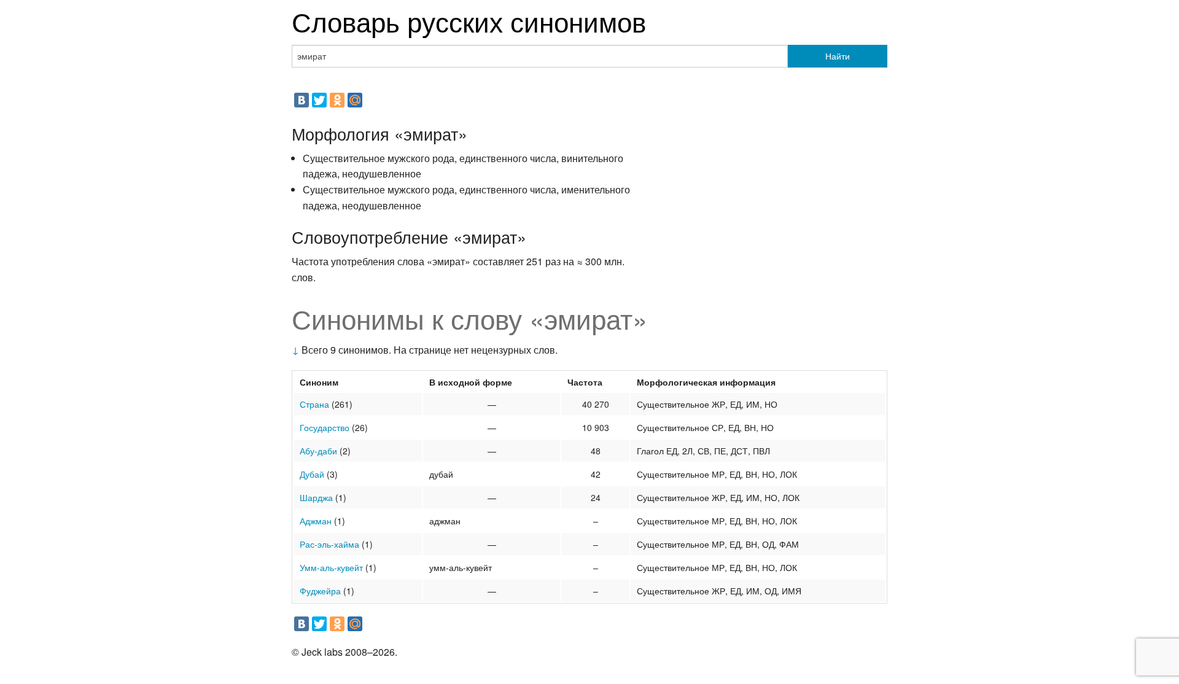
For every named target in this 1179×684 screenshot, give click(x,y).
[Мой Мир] (355, 100)
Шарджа (316, 497)
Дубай (312, 474)
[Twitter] (319, 100)
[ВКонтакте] (301, 100)
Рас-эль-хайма (329, 544)
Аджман (316, 521)
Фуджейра (320, 591)
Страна (314, 404)
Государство (324, 427)
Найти (837, 56)
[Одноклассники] (337, 100)
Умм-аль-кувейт (331, 567)
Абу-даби (318, 451)
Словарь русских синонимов (469, 20)
